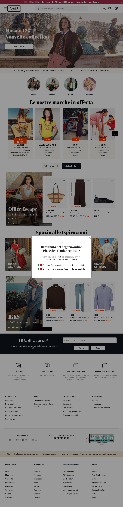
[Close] (90, 238)
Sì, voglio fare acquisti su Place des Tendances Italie (64, 265)
